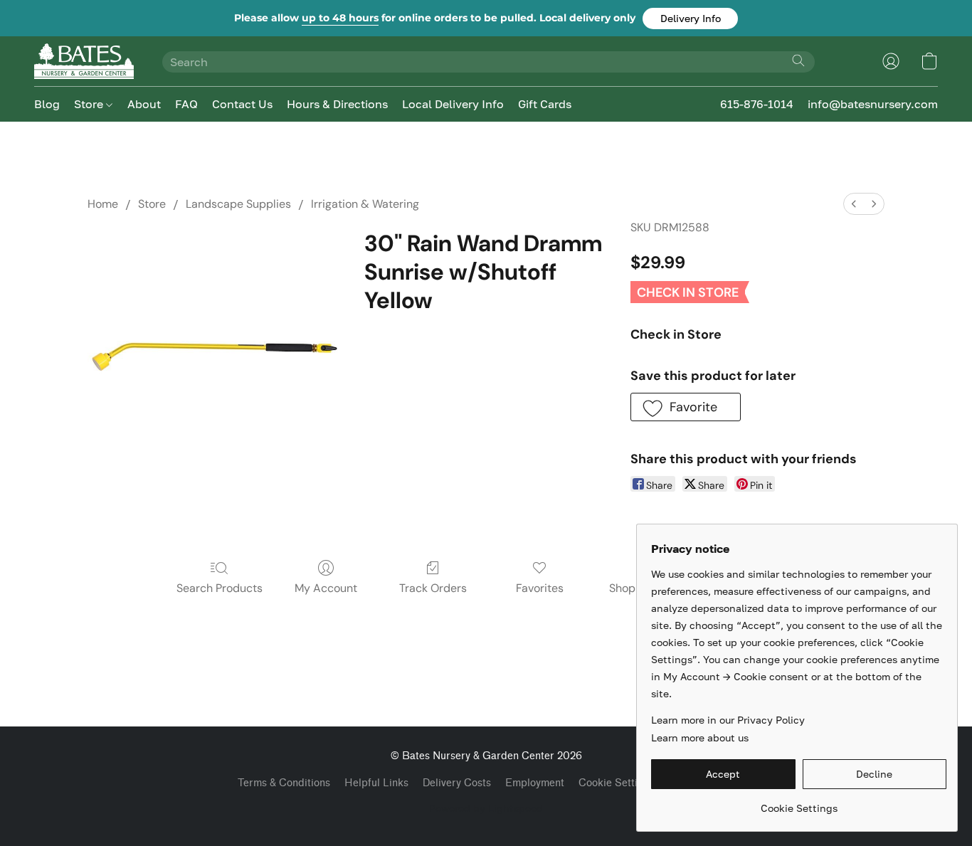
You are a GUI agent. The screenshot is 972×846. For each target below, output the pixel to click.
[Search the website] (798, 60)
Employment (534, 783)
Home (103, 203)
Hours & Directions (337, 104)
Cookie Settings (617, 783)
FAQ (186, 104)
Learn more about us (700, 737)
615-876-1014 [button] (756, 104)
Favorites (540, 588)
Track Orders (433, 588)
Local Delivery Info (453, 104)
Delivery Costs (457, 783)
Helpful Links (376, 783)
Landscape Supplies (238, 203)
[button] (690, 18)
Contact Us (242, 104)
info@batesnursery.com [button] (873, 104)
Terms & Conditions (284, 783)
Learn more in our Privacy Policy (728, 720)
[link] (798, 803)
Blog (47, 104)
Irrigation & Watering (365, 203)
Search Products (219, 588)
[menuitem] (854, 204)
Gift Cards (544, 104)
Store (90, 104)
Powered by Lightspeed (486, 808)
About (144, 104)
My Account (326, 588)
